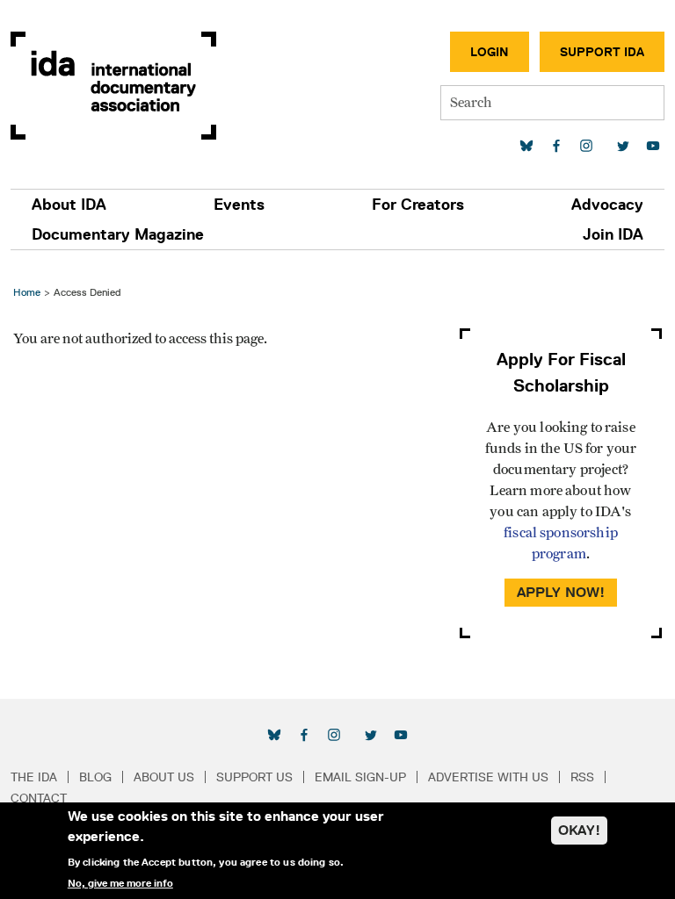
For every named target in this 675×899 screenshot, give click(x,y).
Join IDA (613, 234)
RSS (582, 777)
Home (26, 291)
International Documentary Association (113, 86)
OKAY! (579, 830)
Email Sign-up (360, 777)
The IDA (34, 777)
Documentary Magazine (118, 234)
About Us (164, 777)
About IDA (69, 204)
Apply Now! (561, 592)
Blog (95, 777)
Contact (39, 798)
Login (489, 52)
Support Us (254, 777)
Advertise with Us (488, 777)
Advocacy (607, 204)
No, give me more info (120, 883)
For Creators (418, 204)
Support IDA (602, 52)
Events (239, 204)
